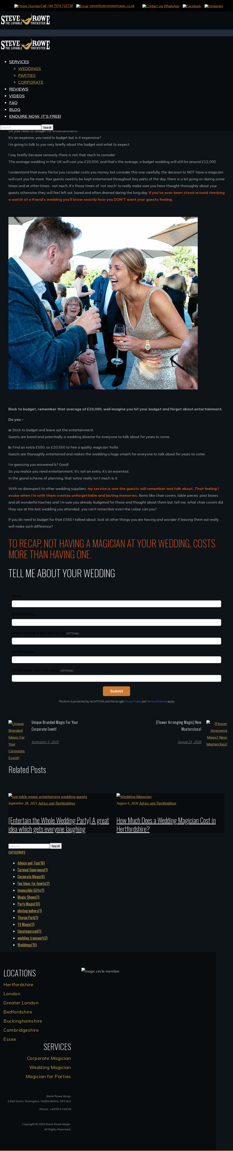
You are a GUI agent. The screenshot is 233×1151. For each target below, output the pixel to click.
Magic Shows (28, 897)
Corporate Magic (31, 876)
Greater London (20, 1003)
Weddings (68, 803)
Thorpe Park (28, 917)
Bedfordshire (17, 1012)
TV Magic (26, 924)
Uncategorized (29, 931)
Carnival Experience (33, 870)
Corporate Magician (49, 1058)
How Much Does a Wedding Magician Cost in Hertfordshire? (166, 824)
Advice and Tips (49, 803)
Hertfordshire (18, 984)
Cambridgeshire (21, 1030)
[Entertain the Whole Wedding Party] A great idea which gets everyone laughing (58, 824)
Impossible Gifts (31, 890)
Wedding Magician (50, 1067)
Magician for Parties (48, 1076)
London (11, 993)
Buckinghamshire (22, 1021)
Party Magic (29, 904)
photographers (30, 910)
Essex (9, 1039)
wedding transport (32, 938)
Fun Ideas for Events (33, 883)
